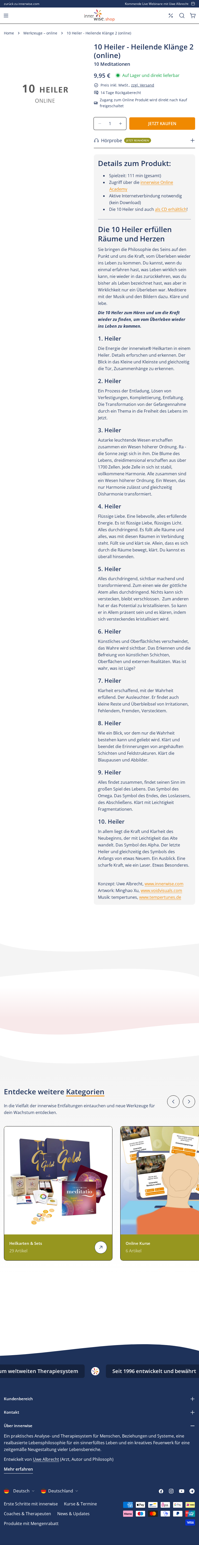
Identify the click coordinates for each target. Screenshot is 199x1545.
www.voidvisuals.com (161, 890)
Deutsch (21, 1491)
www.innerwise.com (164, 884)
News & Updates (73, 1514)
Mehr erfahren (18, 1469)
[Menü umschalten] (6, 15)
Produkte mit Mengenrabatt (31, 1523)
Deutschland (60, 1491)
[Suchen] (182, 15)
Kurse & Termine (80, 1504)
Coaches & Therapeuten (27, 1514)
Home (9, 33)
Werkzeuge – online (40, 33)
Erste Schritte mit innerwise (31, 1504)
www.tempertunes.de (160, 897)
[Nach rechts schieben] (189, 1101)
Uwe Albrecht (46, 1459)
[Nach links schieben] (173, 1101)
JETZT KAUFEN (162, 123)
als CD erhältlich (171, 209)
